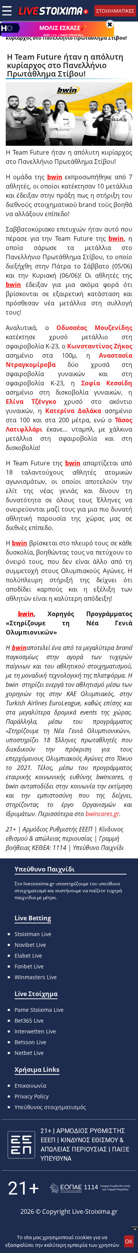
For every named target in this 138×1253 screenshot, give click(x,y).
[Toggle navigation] (7, 11)
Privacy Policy (32, 1096)
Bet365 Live (29, 1020)
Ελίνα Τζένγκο (31, 401)
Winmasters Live (36, 977)
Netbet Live (29, 1052)
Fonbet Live (29, 966)
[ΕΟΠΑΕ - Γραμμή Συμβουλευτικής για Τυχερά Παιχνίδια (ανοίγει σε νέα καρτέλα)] (90, 1188)
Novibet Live (30, 944)
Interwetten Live (35, 1031)
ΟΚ (129, 1241)
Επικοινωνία (30, 1085)
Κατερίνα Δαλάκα (73, 411)
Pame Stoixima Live (39, 1009)
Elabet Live (28, 955)
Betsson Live (30, 1042)
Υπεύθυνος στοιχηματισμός (50, 1107)
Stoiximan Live (33, 934)
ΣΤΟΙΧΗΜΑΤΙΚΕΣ (115, 10)
